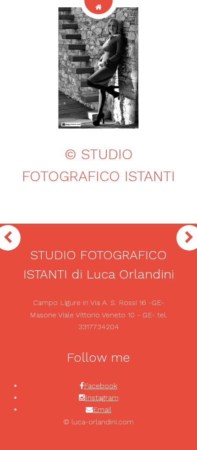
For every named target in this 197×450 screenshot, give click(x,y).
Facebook (100, 385)
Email (102, 409)
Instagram (102, 397)
